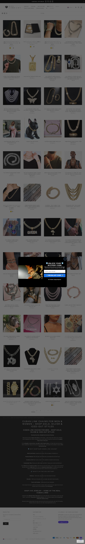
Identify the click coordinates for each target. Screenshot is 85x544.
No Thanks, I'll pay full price (54, 279)
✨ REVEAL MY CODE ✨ (54, 275)
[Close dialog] (65, 259)
